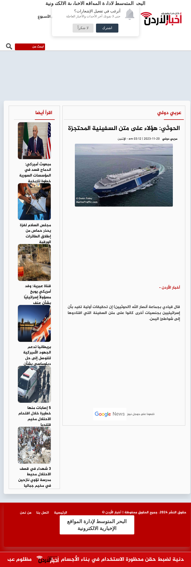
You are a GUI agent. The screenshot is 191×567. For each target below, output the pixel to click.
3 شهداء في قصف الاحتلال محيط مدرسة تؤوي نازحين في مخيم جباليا (34, 477)
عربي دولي (169, 113)
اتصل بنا (42, 513)
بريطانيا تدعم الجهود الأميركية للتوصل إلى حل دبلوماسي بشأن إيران (37, 358)
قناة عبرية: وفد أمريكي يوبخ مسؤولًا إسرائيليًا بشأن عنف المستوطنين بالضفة (37, 300)
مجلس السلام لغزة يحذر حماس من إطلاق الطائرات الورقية (35, 234)
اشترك (107, 28)
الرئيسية (60, 513)
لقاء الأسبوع (48, 17)
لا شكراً (83, 28)
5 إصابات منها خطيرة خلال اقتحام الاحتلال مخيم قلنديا (34, 417)
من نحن (25, 513)
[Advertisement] (124, 247)
